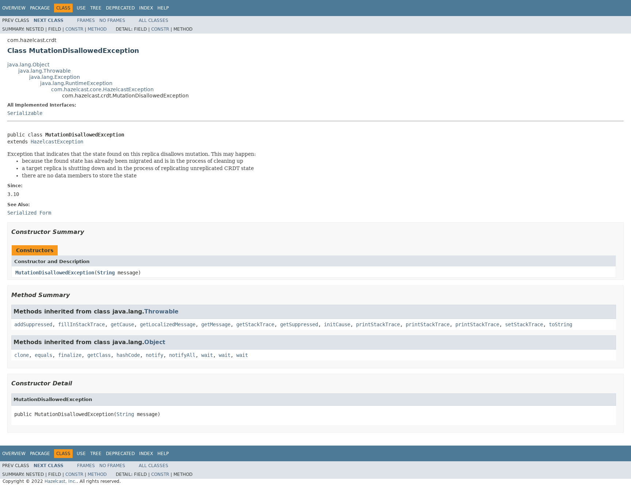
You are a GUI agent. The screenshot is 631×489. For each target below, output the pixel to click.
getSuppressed (299, 324)
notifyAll (182, 355)
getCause (122, 324)
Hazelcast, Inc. (61, 481)
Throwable (161, 311)
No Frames (112, 20)
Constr (74, 29)
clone (21, 355)
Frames (86, 20)
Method (97, 29)
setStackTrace (524, 324)
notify (154, 355)
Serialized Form (29, 213)
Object (154, 342)
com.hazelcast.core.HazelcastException (102, 89)
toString (560, 324)
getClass (99, 355)
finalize (69, 355)
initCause (337, 324)
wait (207, 355)
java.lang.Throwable (44, 71)
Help (163, 8)
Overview (14, 8)
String (106, 273)
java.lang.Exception (54, 77)
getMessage (215, 324)
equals (43, 355)
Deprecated (120, 8)
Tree (96, 8)
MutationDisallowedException (54, 273)
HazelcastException (57, 142)
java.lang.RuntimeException (76, 83)
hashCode (128, 355)
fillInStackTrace (81, 324)
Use (81, 8)
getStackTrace (255, 324)
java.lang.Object (28, 65)
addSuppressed (33, 324)
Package (40, 8)
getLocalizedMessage (167, 324)
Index (146, 8)
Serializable (24, 113)
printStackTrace (378, 324)
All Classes (153, 20)
